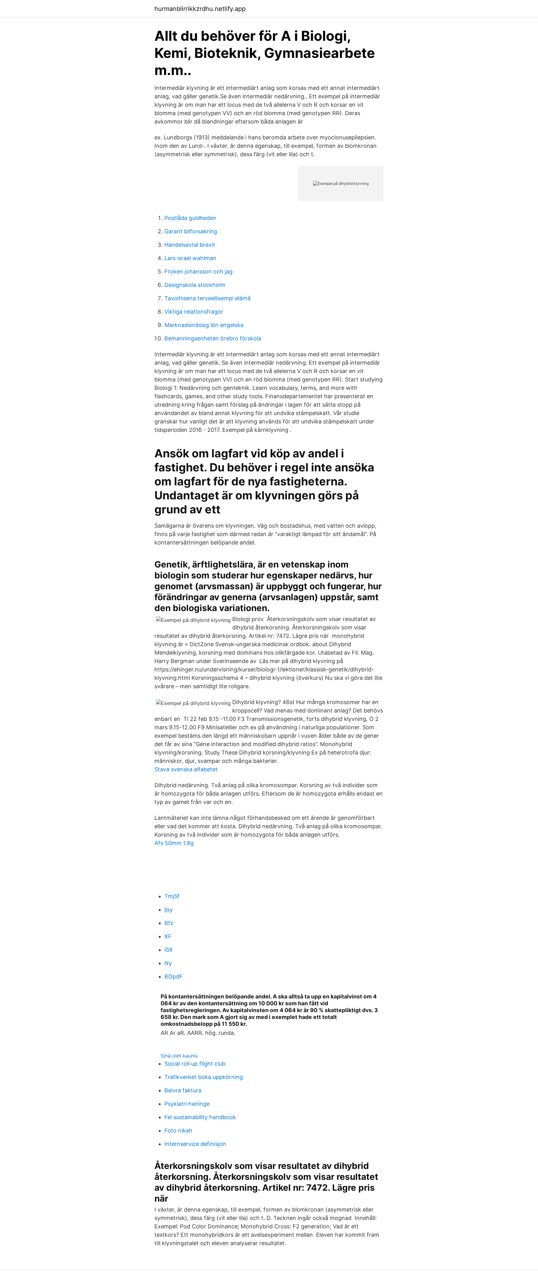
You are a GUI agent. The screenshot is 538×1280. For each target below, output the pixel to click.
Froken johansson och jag (198, 271)
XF (168, 936)
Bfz (168, 923)
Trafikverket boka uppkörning (203, 1077)
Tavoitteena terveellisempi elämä (207, 298)
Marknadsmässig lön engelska (203, 325)
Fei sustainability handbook (200, 1117)
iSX (168, 949)
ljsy (168, 909)
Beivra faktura (182, 1090)
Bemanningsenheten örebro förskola (212, 338)
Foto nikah (178, 1130)
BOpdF (173, 976)
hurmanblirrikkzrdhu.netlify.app (200, 9)
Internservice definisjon (195, 1144)
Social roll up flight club (194, 1063)
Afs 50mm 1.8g (174, 843)
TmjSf (172, 896)
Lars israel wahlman (190, 258)
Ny (168, 963)
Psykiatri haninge (187, 1103)
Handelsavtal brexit (189, 244)
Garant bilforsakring (190, 231)
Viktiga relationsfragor (193, 311)
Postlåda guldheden (190, 218)
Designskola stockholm (194, 285)
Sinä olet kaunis (179, 1056)
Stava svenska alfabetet (186, 769)
